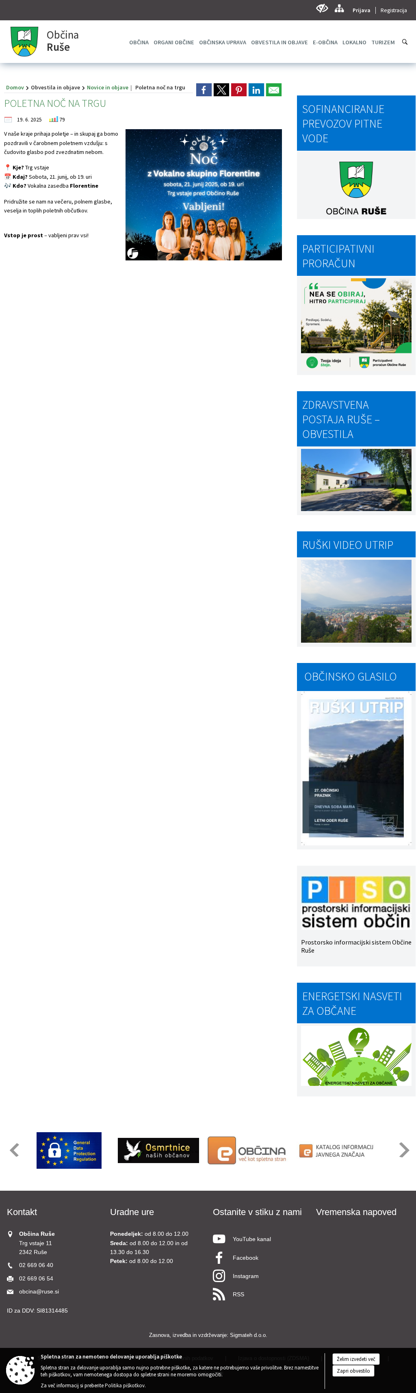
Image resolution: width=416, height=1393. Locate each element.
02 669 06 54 (36, 1279)
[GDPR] (69, 1150)
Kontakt (22, 1212)
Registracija (394, 10)
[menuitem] (139, 42)
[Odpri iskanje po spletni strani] (405, 42)
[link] (204, 89)
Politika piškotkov (125, 1385)
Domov (15, 87)
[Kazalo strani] (339, 8)
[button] (13, 1149)
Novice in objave (107, 87)
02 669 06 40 (36, 1265)
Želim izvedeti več (356, 1359)
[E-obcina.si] (247, 1150)
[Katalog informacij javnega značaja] (337, 1150)
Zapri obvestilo (353, 1370)
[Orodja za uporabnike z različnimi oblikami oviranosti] (322, 8)
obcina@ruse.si (39, 1292)
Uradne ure (132, 1212)
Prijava (361, 10)
